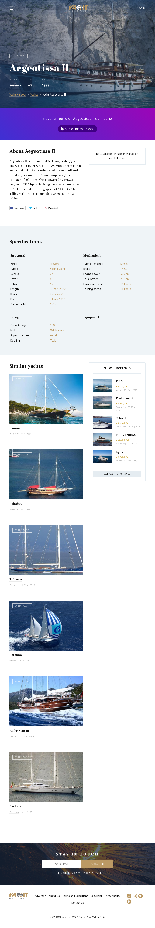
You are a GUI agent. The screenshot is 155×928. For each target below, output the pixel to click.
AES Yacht (120, 443)
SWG (119, 381)
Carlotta (15, 806)
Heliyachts (14, 433)
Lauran (14, 428)
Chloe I (121, 418)
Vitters (12, 660)
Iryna (119, 452)
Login (141, 8)
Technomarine (126, 398)
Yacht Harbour (78, 9)
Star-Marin (14, 509)
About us (54, 896)
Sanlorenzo (121, 426)
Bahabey (15, 503)
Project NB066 (125, 435)
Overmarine (121, 407)
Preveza (15, 85)
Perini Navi (14, 812)
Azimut (119, 390)
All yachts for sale (117, 473)
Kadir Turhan (15, 736)
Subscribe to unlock (79, 129)
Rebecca (15, 579)
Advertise (40, 896)
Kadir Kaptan (19, 731)
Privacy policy (112, 896)
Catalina (15, 655)
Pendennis (14, 585)
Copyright (96, 896)
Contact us (77, 902)
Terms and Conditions (75, 896)
